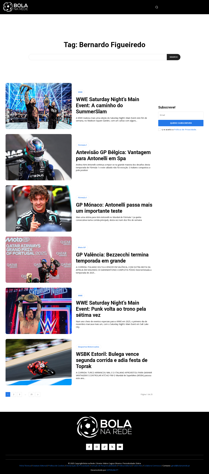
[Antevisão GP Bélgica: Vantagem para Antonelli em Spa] (39, 157)
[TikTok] (104, 447)
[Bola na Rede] (15, 7)
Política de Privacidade (185, 129)
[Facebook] (89, 447)
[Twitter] (112, 447)
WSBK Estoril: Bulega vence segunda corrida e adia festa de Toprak (111, 360)
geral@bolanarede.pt (180, 465)
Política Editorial (125, 465)
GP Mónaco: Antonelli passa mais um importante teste (114, 208)
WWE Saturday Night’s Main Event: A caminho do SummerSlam (107, 105)
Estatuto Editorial (39, 465)
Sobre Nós (137, 465)
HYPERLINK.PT (112, 470)
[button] (157, 7)
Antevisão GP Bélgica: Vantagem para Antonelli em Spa (113, 155)
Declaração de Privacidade (77, 465)
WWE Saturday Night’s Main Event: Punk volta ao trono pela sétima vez (111, 309)
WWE (80, 92)
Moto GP (82, 247)
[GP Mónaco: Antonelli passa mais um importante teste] (39, 208)
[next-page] (37, 394)
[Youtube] (120, 447)
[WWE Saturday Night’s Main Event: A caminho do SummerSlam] (39, 106)
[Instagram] (97, 447)
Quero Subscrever (181, 123)
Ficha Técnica (25, 465)
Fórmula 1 (82, 145)
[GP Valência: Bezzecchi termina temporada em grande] (39, 260)
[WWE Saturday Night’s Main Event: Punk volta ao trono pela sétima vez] (39, 311)
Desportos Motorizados (88, 346)
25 (32, 394)
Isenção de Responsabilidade (104, 465)
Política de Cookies (56, 465)
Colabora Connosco (152, 465)
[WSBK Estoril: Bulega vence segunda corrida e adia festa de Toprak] (39, 362)
